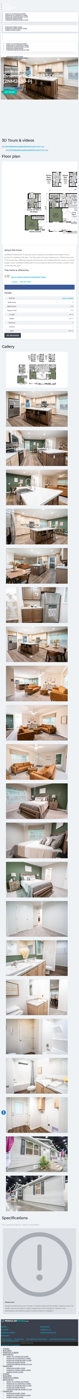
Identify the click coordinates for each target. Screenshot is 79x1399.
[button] (39, 287)
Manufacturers (10, 8)
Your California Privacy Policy (36, 1339)
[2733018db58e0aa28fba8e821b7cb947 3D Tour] (23, 147)
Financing (7, 23)
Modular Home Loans (13, 27)
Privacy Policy (19, 1339)
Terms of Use (7, 1339)
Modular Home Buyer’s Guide (16, 17)
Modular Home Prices (13, 18)
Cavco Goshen (67, 298)
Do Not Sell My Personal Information (62, 1339)
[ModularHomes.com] (14, 1321)
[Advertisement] (39, 115)
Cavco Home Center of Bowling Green (28, 277)
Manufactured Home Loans (16, 28)
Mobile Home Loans (12, 30)
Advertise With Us (48, 1332)
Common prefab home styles (16, 20)
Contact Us (45, 1330)
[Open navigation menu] (2, 63)
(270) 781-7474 (25, 281)
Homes (5, 4)
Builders (6, 6)
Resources (7, 9)
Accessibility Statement (10, 1341)
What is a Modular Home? (15, 14)
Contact (14, 281)
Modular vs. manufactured (16, 15)
